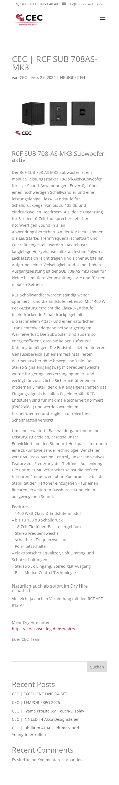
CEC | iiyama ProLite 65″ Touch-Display (48, 711)
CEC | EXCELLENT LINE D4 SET (39, 693)
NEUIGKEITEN (72, 77)
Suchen (97, 667)
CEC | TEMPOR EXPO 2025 (36, 702)
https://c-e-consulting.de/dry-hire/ (43, 628)
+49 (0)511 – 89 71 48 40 (39, 4)
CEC (23, 77)
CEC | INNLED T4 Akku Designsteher (45, 719)
